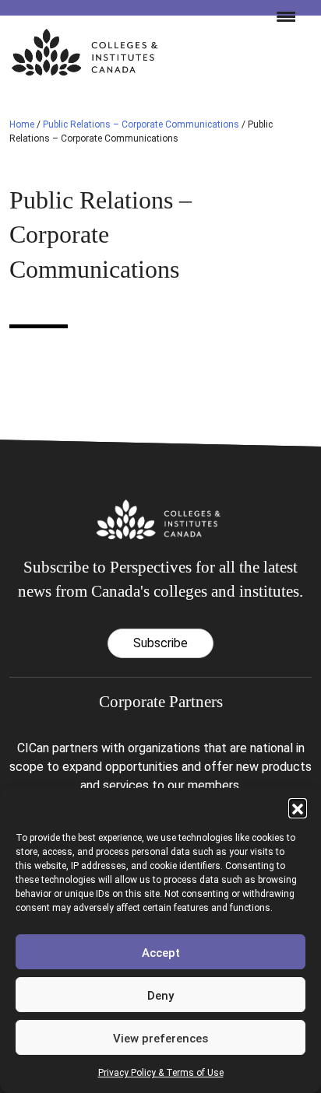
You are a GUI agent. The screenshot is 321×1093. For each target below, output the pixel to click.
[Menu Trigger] (279, 15)
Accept (161, 953)
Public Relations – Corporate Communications (141, 124)
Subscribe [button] (160, 643)
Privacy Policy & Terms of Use (161, 1072)
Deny (160, 996)
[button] (297, 807)
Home (21, 124)
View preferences (160, 1039)
